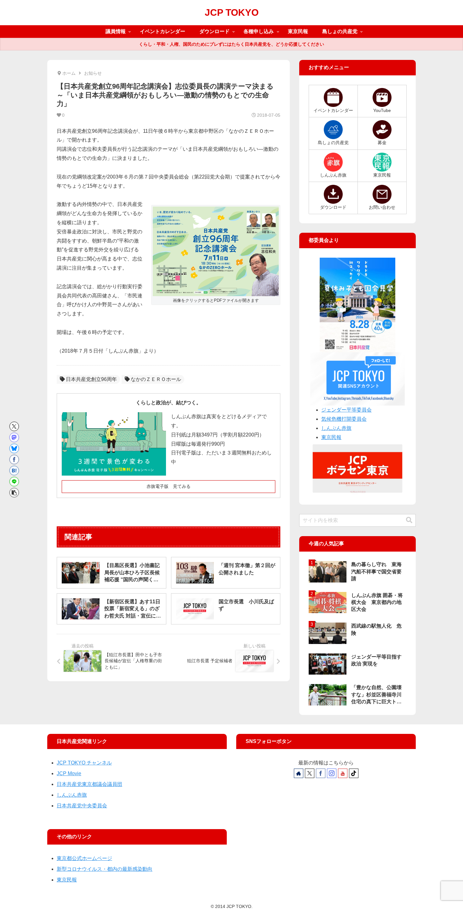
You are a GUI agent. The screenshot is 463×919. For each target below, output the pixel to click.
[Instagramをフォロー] (331, 773)
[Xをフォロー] (309, 773)
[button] (14, 492)
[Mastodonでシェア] (14, 437)
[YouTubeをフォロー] (342, 773)
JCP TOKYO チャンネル (84, 762)
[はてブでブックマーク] (14, 470)
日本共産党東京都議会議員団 (89, 784)
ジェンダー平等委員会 (346, 410)
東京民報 (331, 437)
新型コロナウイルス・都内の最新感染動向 (104, 869)
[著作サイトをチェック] (298, 773)
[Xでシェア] (14, 426)
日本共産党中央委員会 (82, 805)
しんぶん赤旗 (336, 428)
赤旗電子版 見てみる (168, 486)
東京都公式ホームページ (84, 858)
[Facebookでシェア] (14, 459)
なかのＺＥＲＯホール (156, 379)
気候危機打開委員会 (344, 419)
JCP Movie (69, 773)
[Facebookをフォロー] (320, 773)
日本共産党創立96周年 (91, 379)
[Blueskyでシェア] (14, 448)
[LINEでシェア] (14, 481)
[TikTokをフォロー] (353, 773)
